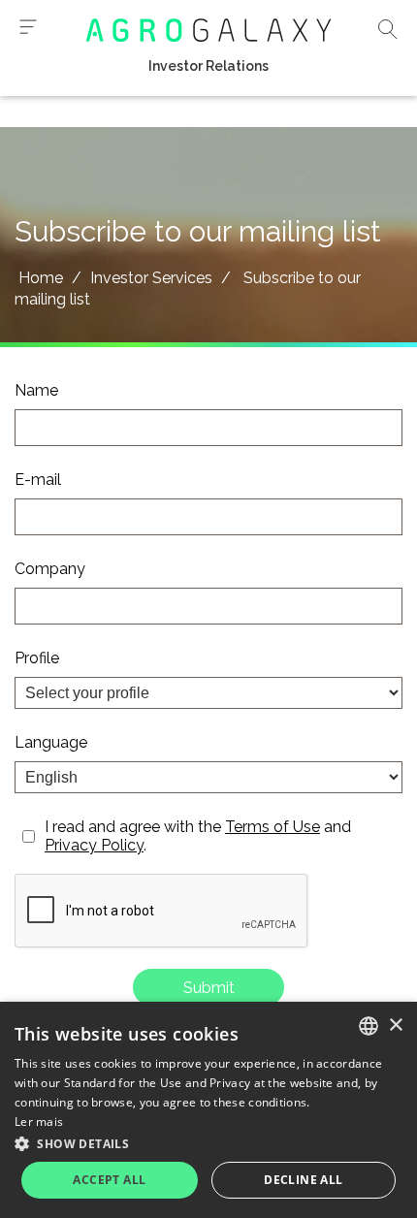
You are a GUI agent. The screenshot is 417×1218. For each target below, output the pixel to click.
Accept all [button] (109, 1179)
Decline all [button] (303, 1179)
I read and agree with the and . (198, 835)
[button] (208, 1143)
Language (51, 742)
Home (40, 278)
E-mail (38, 479)
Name (36, 390)
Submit (209, 987)
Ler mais (39, 1121)
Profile (37, 658)
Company (50, 569)
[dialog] (208, 1110)
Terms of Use (272, 826)
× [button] (395, 1025)
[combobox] (368, 1026)
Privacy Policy (94, 845)
